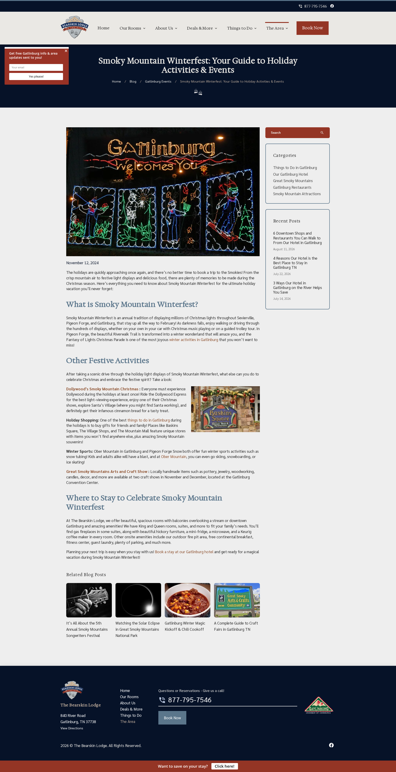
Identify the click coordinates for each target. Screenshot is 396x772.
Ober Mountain (173, 456)
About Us (164, 28)
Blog (133, 81)
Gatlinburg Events (158, 81)
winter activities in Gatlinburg (193, 339)
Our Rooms (130, 28)
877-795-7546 (312, 6)
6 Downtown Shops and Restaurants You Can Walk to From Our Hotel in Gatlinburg (297, 237)
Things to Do (239, 28)
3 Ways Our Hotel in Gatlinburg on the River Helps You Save (297, 287)
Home (104, 28)
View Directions (71, 728)
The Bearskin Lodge (80, 705)
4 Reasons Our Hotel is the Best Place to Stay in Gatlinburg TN (295, 262)
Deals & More (200, 28)
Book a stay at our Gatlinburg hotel (184, 551)
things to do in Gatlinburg (148, 419)
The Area (275, 28)
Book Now (312, 28)
